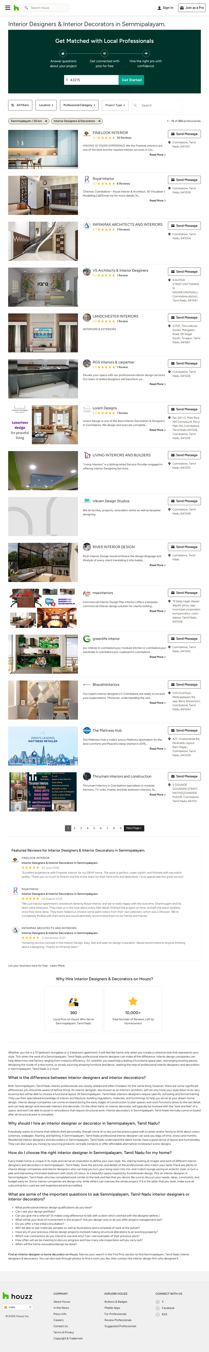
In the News (61, 1308)
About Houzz (61, 1301)
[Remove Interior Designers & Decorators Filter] (99, 121)
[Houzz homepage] (16, 7)
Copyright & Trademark (68, 1338)
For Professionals (115, 1314)
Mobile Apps (112, 1308)
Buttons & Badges (115, 1301)
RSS (164, 1314)
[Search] (26, 8)
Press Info (59, 1314)
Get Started (132, 80)
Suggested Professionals (120, 1326)
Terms (57, 1332)
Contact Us (60, 1326)
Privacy (69, 1332)
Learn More (57, 965)
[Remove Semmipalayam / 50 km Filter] (46, 121)
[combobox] (46, 8)
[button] (7, 7)
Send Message (187, 134)
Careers (58, 1320)
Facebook (168, 1308)
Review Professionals (118, 1320)
